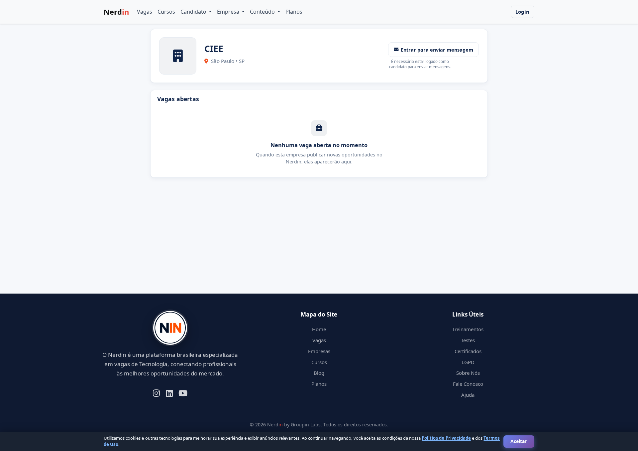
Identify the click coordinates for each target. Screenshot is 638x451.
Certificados (468, 351)
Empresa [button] (229, 11)
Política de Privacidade (446, 438)
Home (319, 329)
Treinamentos (467, 329)
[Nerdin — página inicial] (170, 328)
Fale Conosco (468, 383)
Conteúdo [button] (263, 11)
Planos (293, 11)
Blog (319, 372)
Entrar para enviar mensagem (437, 50)
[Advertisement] (303, 247)
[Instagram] (156, 392)
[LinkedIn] (169, 392)
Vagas (144, 11)
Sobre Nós (468, 372)
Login (522, 11)
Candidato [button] (194, 11)
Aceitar (518, 441)
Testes (468, 340)
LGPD (468, 362)
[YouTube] (182, 392)
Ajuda (468, 394)
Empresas (319, 351)
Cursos (166, 11)
